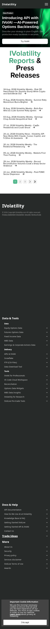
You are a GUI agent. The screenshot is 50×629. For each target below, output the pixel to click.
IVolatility (9, 4)
